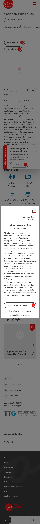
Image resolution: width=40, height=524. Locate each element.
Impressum (31, 219)
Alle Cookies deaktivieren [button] (20, 315)
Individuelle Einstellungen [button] (20, 311)
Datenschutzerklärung (28, 217)
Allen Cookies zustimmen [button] (18, 305)
